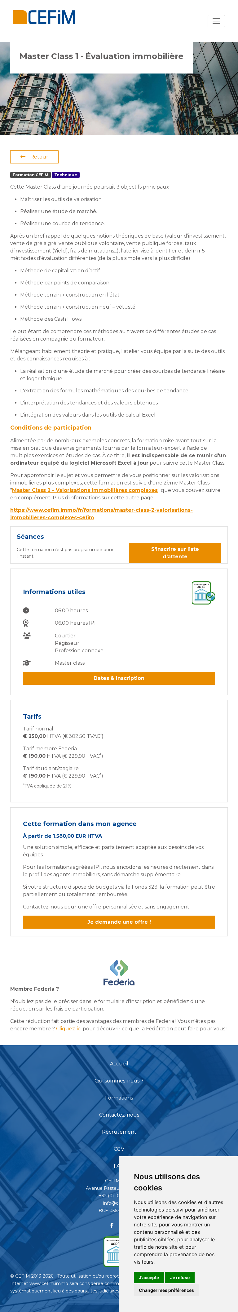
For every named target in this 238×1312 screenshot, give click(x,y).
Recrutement (119, 1132)
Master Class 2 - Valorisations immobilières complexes (85, 490)
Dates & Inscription (119, 678)
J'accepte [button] (149, 1277)
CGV (119, 1149)
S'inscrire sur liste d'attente (175, 553)
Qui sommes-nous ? (119, 1081)
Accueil (119, 1064)
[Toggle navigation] (216, 21)
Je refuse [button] (180, 1277)
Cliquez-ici (69, 1029)
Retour (39, 157)
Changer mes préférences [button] (166, 1290)
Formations (119, 1098)
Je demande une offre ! (119, 922)
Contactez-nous (119, 1115)
